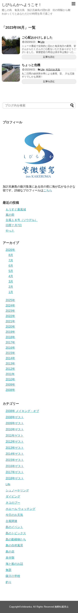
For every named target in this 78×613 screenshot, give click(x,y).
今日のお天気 (53, 69)
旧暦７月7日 (14, 225)
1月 (11, 292)
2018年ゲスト (15, 478)
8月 (11, 255)
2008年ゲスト (15, 417)
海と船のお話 (14, 563)
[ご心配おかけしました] (11, 45)
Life (42, 42)
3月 (11, 281)
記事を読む (49, 56)
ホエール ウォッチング (20, 508)
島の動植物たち (16, 539)
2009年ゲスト (15, 423)
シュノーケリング (17, 490)
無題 (8, 570)
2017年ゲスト (15, 472)
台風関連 (11, 521)
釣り (8, 582)
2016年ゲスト (15, 466)
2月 (11, 286)
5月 (11, 270)
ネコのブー (13, 502)
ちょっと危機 (31, 65)
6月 (11, 265)
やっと (10, 230)
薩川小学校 (13, 576)
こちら (47, 190)
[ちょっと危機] (11, 72)
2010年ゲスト (15, 429)
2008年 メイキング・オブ (22, 411)
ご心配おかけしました (37, 37)
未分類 (10, 557)
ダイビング (13, 496)
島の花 (10, 551)
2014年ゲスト (15, 453)
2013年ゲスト (15, 447)
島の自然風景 (14, 545)
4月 (11, 276)
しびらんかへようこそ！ (22, 5)
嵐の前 (10, 214)
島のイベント (14, 527)
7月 (11, 260)
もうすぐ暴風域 (16, 209)
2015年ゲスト (15, 459)
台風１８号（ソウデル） (22, 220)
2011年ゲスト (14, 435)
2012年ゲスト (15, 441)
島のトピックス (16, 533)
